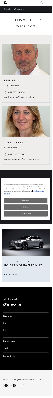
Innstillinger (25, 200)
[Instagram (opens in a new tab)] (22, 385)
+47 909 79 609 (16, 154)
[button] (10, 2)
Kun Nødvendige (26, 214)
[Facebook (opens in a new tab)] (14, 385)
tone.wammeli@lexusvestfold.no (23, 159)
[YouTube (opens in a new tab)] (6, 385)
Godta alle (26, 207)
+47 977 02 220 (16, 92)
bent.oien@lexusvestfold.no (21, 97)
